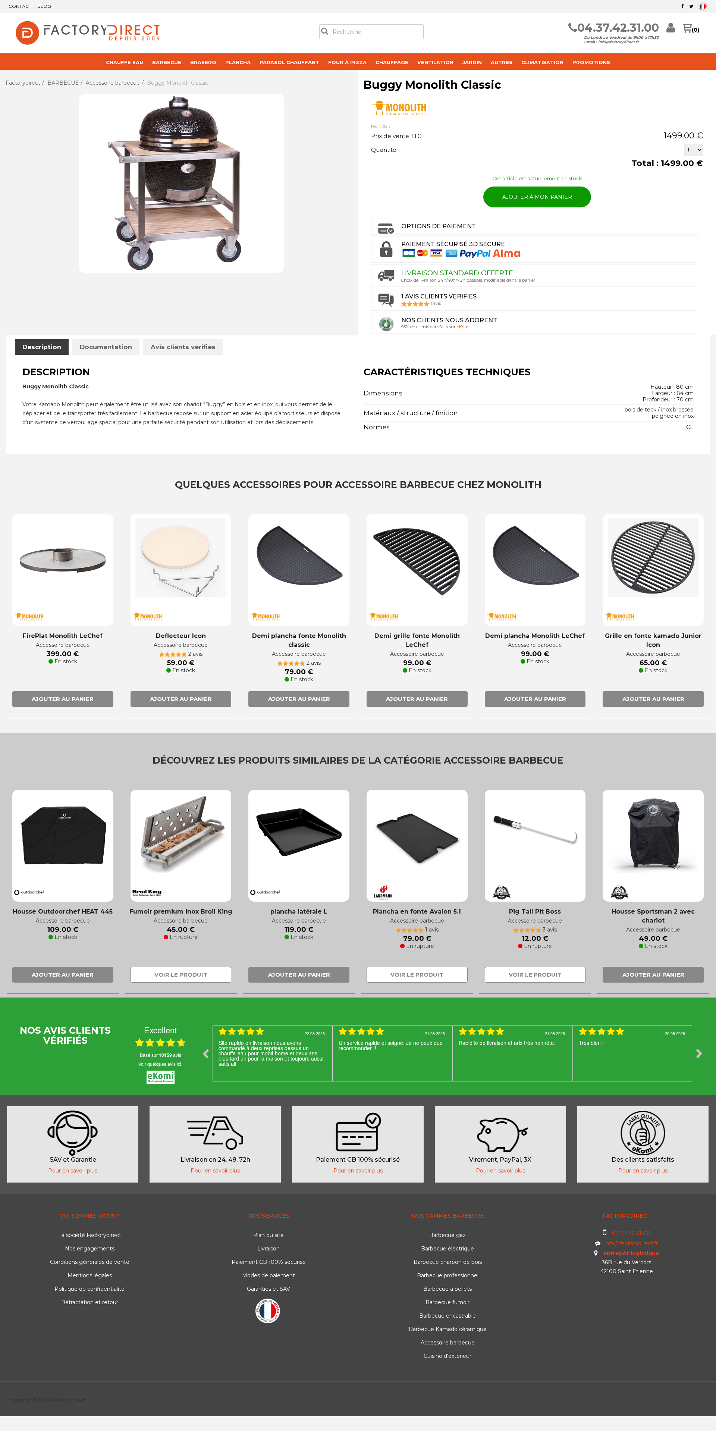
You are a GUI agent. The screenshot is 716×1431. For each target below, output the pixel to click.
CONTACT (20, 6)
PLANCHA (238, 62)
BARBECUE (166, 62)
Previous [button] (205, 1053)
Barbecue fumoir (447, 1302)
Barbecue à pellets (447, 1289)
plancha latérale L (298, 911)
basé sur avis (160, 1055)
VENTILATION (435, 62)
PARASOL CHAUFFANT (289, 62)
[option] (273, 1053)
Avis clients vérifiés (183, 347)
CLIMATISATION (542, 62)
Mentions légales (89, 1275)
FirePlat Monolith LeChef (63, 635)
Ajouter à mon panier (537, 197)
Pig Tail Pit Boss (535, 911)
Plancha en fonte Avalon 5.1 (417, 911)
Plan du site (268, 1235)
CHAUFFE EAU (124, 62)
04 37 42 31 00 (631, 1233)
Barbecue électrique (447, 1248)
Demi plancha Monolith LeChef (535, 635)
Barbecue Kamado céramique (448, 1329)
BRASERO (203, 62)
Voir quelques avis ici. (160, 1064)
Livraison (268, 1248)
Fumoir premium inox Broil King (180, 911)
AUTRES (501, 62)
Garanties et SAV (268, 1289)
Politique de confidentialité (89, 1289)
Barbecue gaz (447, 1235)
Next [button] (699, 1053)
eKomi (463, 326)
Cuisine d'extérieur (447, 1356)
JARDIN (472, 62)
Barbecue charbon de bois (448, 1262)
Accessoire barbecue (113, 82)
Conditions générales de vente (89, 1262)
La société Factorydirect (89, 1235)
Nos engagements (89, 1248)
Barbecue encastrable (447, 1315)
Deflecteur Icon (181, 635)
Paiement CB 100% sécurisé (269, 1262)
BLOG (44, 6)
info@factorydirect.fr (618, 42)
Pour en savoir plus (72, 1170)
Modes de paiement (268, 1275)
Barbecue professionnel (447, 1275)
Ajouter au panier (63, 698)
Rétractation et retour (89, 1302)
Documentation (106, 347)
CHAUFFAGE (392, 62)
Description (41, 347)
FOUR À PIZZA (347, 62)
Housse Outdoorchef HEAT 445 (63, 911)
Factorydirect (23, 82)
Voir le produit (180, 974)
